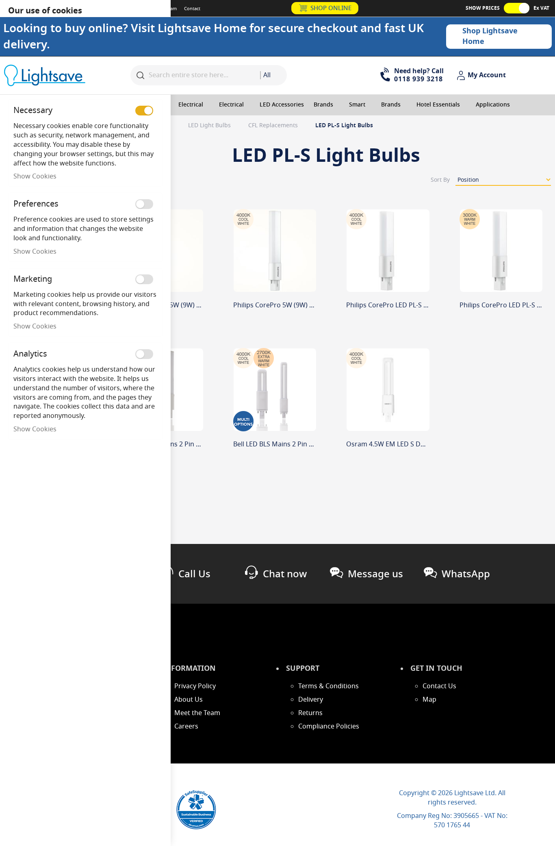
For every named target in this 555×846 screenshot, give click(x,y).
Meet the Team (197, 713)
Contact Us (439, 686)
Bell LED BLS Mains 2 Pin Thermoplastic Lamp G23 (196, 444)
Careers (186, 726)
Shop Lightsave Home (490, 36)
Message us (375, 574)
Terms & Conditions (328, 686)
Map (429, 700)
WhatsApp (466, 574)
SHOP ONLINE (330, 8)
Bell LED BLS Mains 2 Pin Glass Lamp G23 (295, 444)
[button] (482, 75)
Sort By (440, 180)
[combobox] (273, 75)
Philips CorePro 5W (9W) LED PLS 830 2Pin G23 (191, 305)
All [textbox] (267, 75)
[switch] (144, 110)
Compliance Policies (328, 726)
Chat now (285, 574)
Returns (310, 713)
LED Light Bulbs (210, 125)
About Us (188, 700)
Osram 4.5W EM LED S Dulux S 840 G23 (405, 444)
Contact (192, 8)
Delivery (310, 700)
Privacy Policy (195, 686)
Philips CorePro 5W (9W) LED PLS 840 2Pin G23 (304, 305)
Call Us (194, 574)
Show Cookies (34, 176)
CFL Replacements (273, 125)
